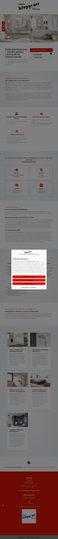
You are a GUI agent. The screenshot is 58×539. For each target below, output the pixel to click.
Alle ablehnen (29, 280)
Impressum (33, 287)
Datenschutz (25, 287)
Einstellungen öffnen (29, 277)
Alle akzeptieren (29, 283)
